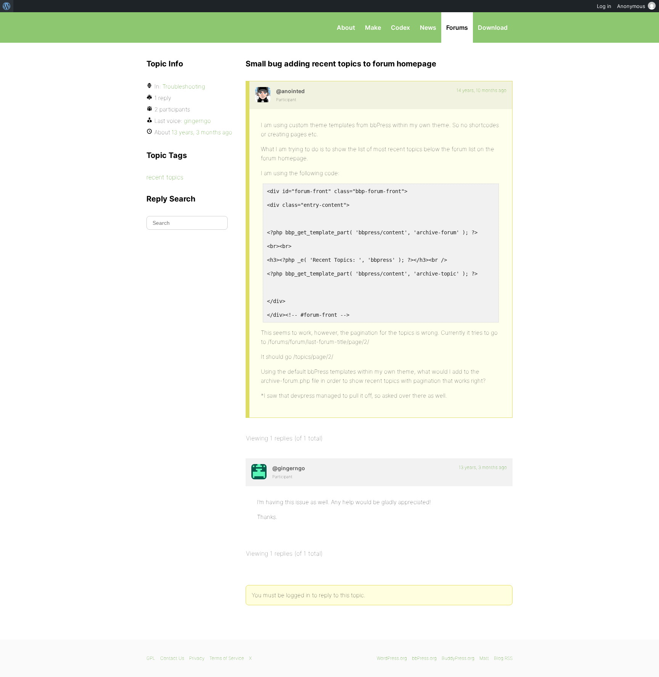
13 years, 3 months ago (483, 467)
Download (493, 27)
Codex (400, 27)
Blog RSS (503, 658)
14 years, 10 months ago (481, 90)
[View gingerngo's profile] (259, 471)
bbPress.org (186, 27)
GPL (150, 658)
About (346, 27)
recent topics (164, 177)
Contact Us (172, 658)
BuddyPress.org (458, 658)
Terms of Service (226, 658)
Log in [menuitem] (604, 6)
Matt (484, 658)
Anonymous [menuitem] (631, 6)
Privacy (196, 658)
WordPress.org (392, 658)
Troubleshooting (183, 86)
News (428, 27)
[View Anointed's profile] (262, 94)
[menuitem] (6, 6)
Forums (457, 27)
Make (373, 27)
